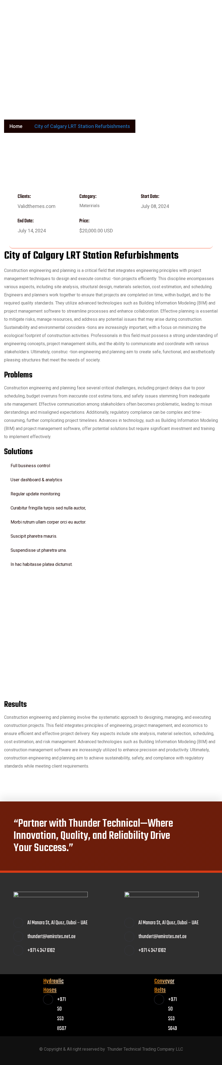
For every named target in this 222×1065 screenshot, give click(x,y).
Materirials (89, 205)
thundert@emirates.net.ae (181, 12)
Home (15, 126)
